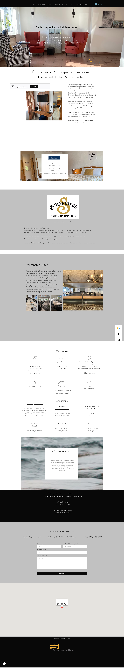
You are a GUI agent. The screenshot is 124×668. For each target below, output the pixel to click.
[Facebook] (118, 334)
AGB (69, 638)
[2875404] (118, 328)
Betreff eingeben (41, 549)
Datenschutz (63, 638)
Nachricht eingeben (42, 555)
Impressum (56, 638)
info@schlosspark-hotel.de (31, 537)
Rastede (34, 426)
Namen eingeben (41, 543)
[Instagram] (118, 340)
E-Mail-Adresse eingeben (70, 543)
